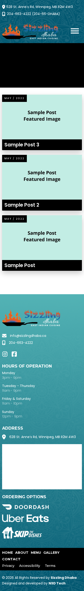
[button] (72, 31)
